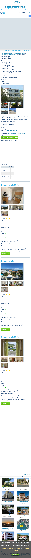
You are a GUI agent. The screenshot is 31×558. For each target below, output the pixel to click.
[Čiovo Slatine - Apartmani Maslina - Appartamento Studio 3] (12, 356)
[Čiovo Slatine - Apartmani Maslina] (12, 101)
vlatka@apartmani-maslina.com (9, 137)
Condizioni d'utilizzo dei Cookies (11, 548)
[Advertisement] (15, 33)
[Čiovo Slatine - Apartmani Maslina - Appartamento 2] (12, 280)
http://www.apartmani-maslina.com (16, 133)
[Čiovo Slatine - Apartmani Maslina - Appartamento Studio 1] (12, 204)
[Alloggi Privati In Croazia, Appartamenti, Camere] (15, 3)
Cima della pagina (25, 474)
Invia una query (5, 253)
